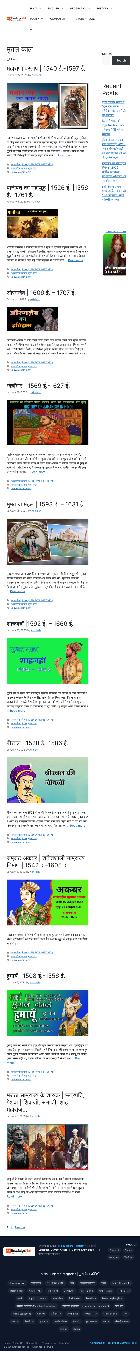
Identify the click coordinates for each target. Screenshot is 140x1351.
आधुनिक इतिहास (105, 1290)
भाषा (72, 1283)
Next (20, 1227)
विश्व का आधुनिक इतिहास (112, 1298)
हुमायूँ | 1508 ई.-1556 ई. (36, 975)
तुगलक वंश (44, 1321)
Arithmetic (72, 1313)
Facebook (114, 1250)
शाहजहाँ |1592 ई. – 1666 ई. (40, 623)
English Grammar (37, 1298)
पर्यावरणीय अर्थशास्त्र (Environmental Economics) (85, 1306)
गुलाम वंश (41, 1313)
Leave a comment (21, 171)
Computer (69, 1290)
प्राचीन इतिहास (87, 1290)
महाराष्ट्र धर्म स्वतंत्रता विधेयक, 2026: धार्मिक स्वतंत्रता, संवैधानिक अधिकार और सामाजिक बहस (114, 172)
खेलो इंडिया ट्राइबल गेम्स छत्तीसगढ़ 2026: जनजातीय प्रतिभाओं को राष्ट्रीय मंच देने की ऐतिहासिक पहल (114, 148)
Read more (65, 155)
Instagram (113, 1257)
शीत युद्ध (76, 1329)
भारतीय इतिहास (60, 1321)
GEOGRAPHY (78, 8)
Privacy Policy (48, 1343)
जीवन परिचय (58, 1298)
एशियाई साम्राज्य (122, 1321)
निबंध (125, 1313)
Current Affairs (17, 1283)
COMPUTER (57, 18)
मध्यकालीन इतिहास (19, 168)
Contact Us (32, 1343)
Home (6, 1343)
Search (107, 54)
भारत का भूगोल (35, 1290)
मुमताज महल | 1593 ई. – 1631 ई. (46, 504)
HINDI (33, 8)
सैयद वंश (76, 1321)
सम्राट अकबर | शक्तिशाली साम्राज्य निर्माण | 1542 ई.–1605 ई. (46, 861)
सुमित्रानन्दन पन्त (110, 1313)
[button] (41, 8)
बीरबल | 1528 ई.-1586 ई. (37, 743)
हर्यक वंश (14, 1321)
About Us (18, 1343)
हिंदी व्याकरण (52, 1290)
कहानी (19, 1298)
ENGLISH (53, 8)
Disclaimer (64, 1343)
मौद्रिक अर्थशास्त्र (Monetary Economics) (36, 1306)
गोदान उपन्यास (124, 1290)
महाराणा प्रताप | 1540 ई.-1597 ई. (46, 68)
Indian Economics (21, 1313)
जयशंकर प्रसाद (91, 1313)
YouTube (128, 1257)
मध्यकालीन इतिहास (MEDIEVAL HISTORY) (32, 164)
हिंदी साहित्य (36, 1283)
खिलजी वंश (29, 1321)
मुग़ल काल (32, 168)
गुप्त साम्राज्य (91, 1321)
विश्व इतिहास (91, 1298)
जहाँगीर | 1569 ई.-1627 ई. (38, 385)
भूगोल (103, 1283)
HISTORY (102, 8)
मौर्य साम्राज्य (56, 1313)
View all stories (116, 231)
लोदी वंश (63, 1329)
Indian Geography (121, 1283)
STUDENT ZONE (85, 18)
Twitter (128, 1250)
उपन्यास (106, 1321)
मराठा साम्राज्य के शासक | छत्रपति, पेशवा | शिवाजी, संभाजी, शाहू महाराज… (46, 1102)
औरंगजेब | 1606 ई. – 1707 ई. (41, 292)
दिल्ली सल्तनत (74, 1298)
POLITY (34, 18)
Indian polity (16, 1290)
